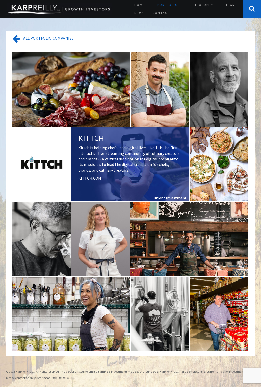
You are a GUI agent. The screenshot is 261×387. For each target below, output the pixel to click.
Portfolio (167, 5)
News (139, 13)
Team (230, 5)
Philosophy (202, 5)
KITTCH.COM (89, 178)
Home (139, 5)
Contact (161, 13)
